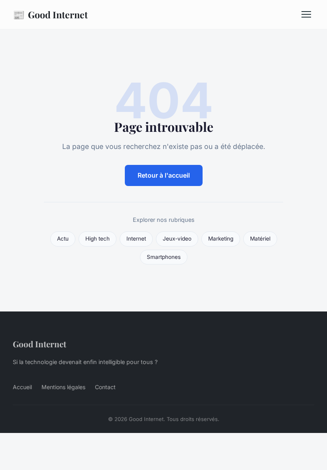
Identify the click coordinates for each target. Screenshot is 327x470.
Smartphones (164, 257)
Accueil (22, 387)
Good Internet (50, 14)
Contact (105, 387)
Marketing (220, 238)
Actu (63, 238)
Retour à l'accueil (164, 175)
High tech (97, 238)
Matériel (260, 238)
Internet (136, 238)
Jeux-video (177, 238)
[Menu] (306, 14)
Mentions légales (63, 387)
